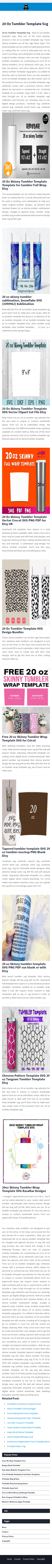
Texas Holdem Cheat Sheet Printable (24, 1427)
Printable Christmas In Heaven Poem (24, 1403)
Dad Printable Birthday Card (20, 1436)
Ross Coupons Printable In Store (15, 1497)
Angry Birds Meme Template (20, 1432)
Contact (5, 1532)
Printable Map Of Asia (10, 1479)
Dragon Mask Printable (11, 1465)
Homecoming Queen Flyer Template (23, 1418)
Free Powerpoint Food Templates (22, 1413)
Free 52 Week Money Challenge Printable (18, 1493)
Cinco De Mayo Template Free (14, 1461)
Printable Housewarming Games (15, 1483)
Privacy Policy (8, 1536)
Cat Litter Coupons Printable (20, 1422)
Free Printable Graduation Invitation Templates (21, 1474)
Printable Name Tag (16, 1446)
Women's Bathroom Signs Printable (16, 1502)
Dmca (4, 1527)
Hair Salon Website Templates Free (16, 1470)
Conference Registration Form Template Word (28, 1441)
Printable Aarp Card (10, 1488)
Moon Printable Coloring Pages (21, 1408)
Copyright (6, 1541)
